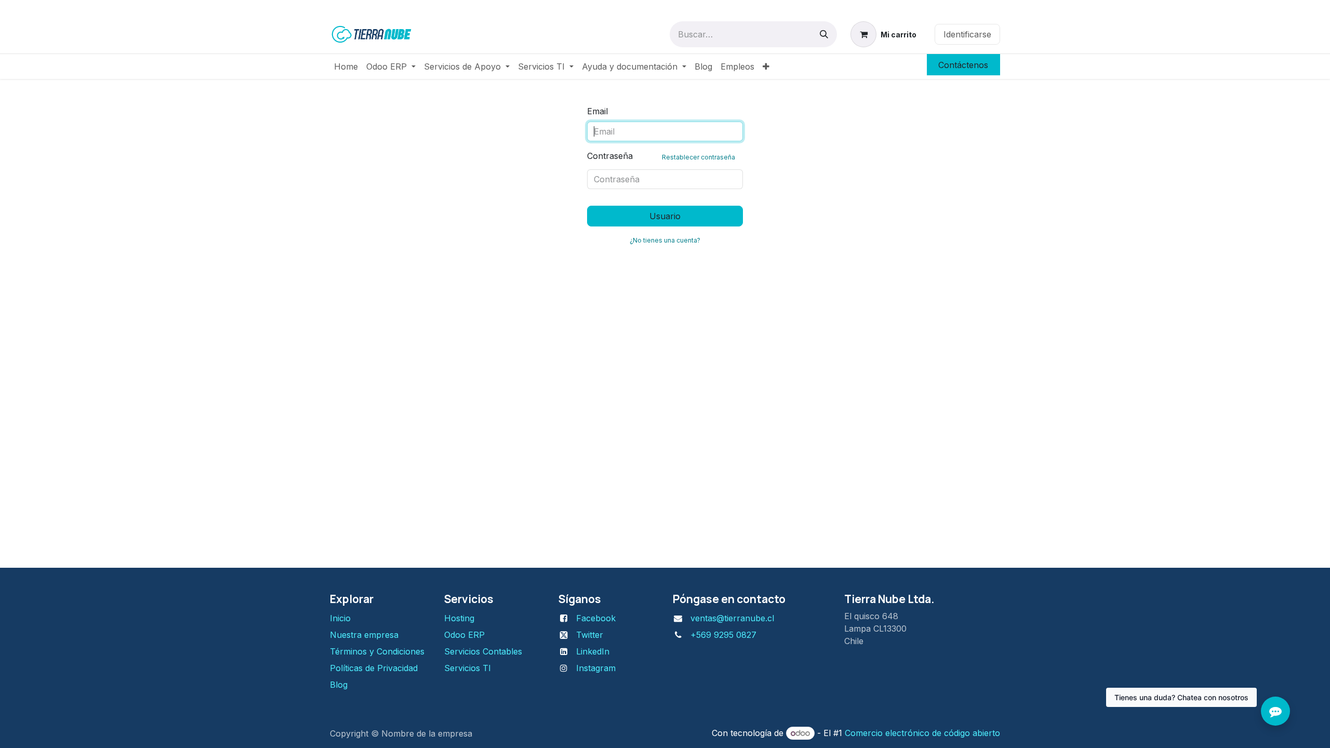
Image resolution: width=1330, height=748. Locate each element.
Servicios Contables (483, 651)
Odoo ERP (464, 635)
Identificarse (967, 34)
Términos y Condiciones (378, 651)
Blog (339, 684)
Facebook (596, 618)
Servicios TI (467, 668)
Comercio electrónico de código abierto (922, 733)
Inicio (340, 618)
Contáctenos (963, 65)
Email (597, 111)
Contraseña (661, 156)
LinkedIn (592, 651)
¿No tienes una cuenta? (665, 240)
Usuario (665, 216)
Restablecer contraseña (698, 157)
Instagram (596, 668)
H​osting (459, 618)
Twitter (589, 635)
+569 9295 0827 (723, 635)
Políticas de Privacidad (374, 668)
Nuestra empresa (364, 635)
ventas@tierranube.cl (732, 618)
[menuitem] (346, 66)
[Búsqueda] (824, 34)
